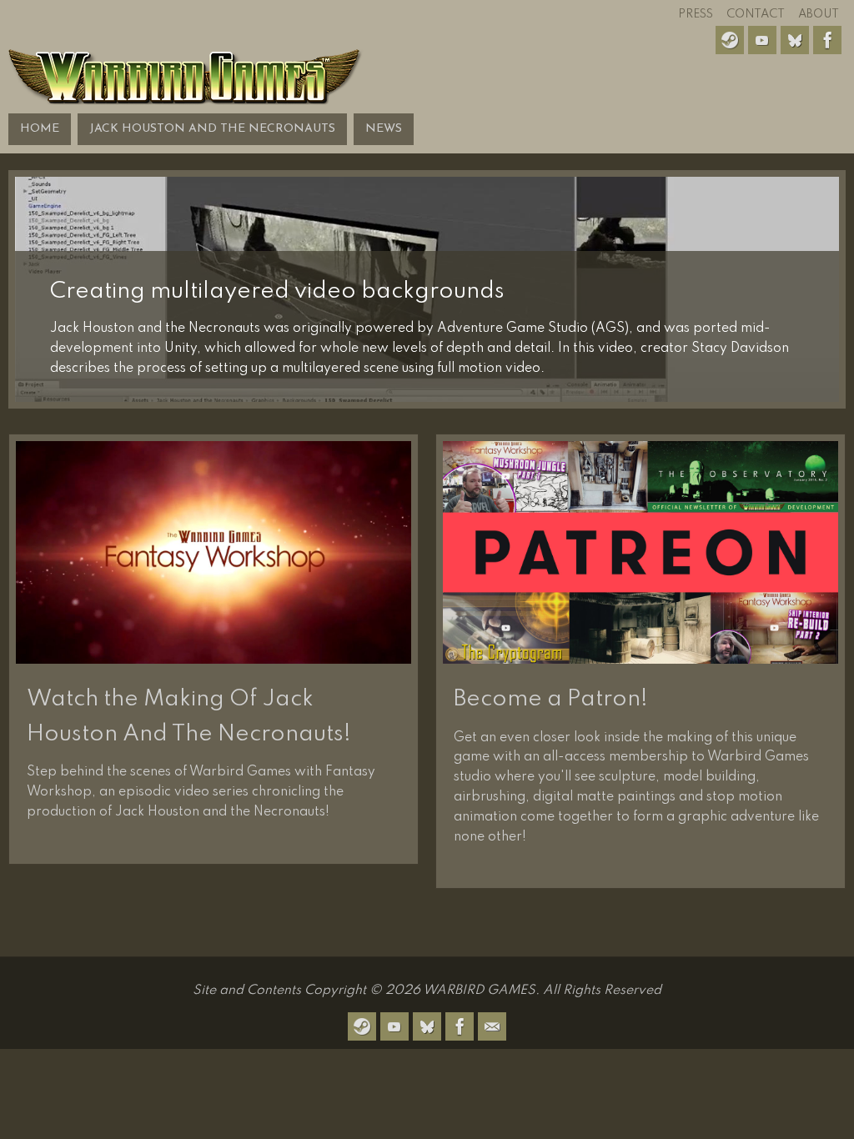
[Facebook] (827, 40)
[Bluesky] (795, 40)
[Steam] (730, 40)
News (383, 129)
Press (695, 14)
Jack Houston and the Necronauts (212, 129)
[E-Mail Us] (492, 1026)
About (818, 14)
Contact (755, 14)
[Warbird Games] (427, 65)
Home (39, 129)
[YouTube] (762, 40)
